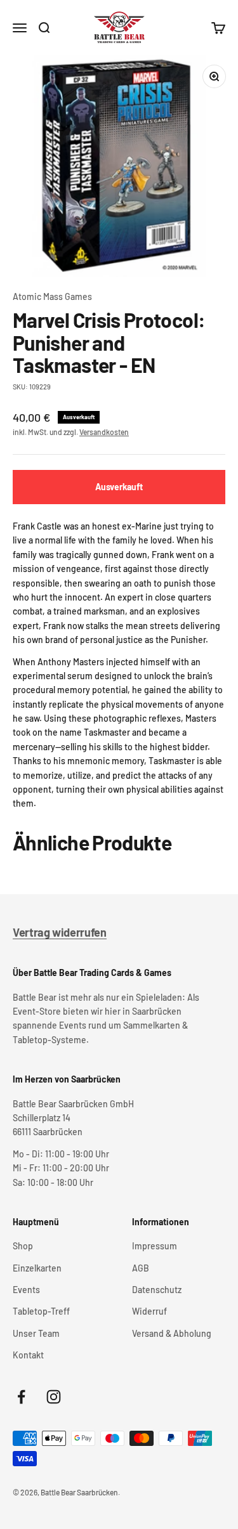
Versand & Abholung (171, 1333)
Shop (23, 1245)
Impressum (154, 1245)
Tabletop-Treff (41, 1311)
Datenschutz (157, 1289)
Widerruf (149, 1311)
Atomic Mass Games (52, 296)
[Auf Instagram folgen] (53, 1396)
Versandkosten (104, 431)
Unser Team (36, 1333)
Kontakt (28, 1355)
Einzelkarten (37, 1268)
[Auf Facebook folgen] (21, 1396)
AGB (140, 1268)
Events (26, 1289)
